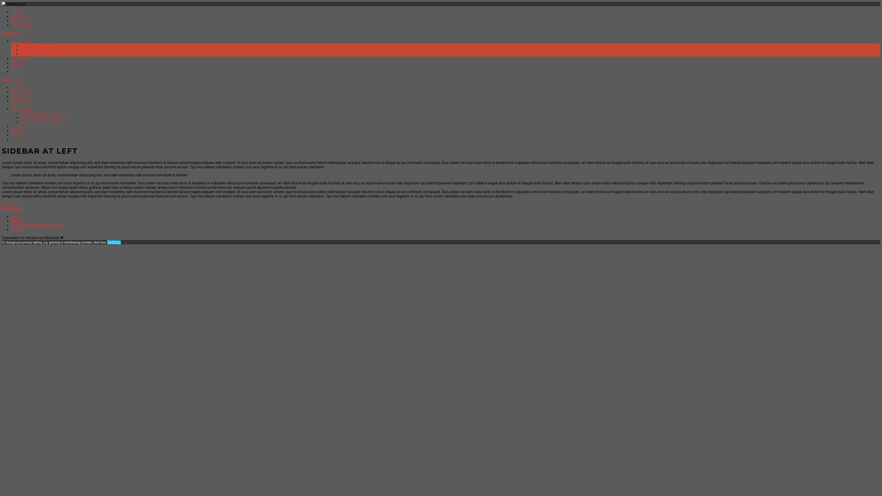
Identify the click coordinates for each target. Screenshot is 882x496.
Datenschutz (12, 208)
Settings (114, 242)
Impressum (11, 204)
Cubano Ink (11, 33)
